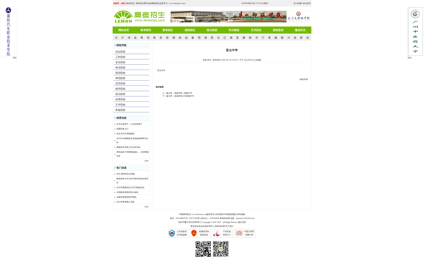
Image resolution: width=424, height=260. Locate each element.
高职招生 (190, 30)
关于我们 (229, 226)
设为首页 (307, 3)
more (147, 160)
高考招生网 (220, 226)
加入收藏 (298, 3)
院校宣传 (278, 30)
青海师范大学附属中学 (184, 96)
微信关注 (300, 30)
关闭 (409, 58)
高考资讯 (145, 30)
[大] (246, 60)
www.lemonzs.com (199, 214)
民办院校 (234, 30)
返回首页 (130, 3)
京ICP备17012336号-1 (190, 222)
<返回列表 (303, 79)
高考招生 (167, 30)
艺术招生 (256, 30)
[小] (253, 60)
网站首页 (123, 30)
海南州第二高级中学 (183, 93)
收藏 (258, 60)
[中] (249, 60)
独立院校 (212, 30)
